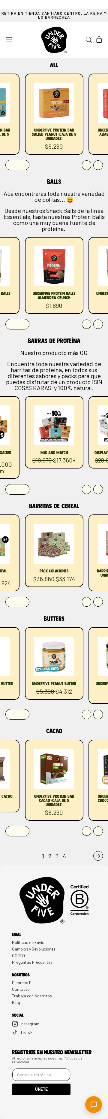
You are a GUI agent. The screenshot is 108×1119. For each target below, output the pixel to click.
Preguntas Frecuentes (32, 962)
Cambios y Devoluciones (34, 949)
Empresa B (22, 983)
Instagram (29, 1023)
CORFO (18, 956)
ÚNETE (41, 1089)
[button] (88, 40)
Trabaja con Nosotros (32, 996)
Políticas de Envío (28, 942)
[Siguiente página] (98, 856)
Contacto (21, 989)
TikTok (26, 1032)
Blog (16, 1002)
